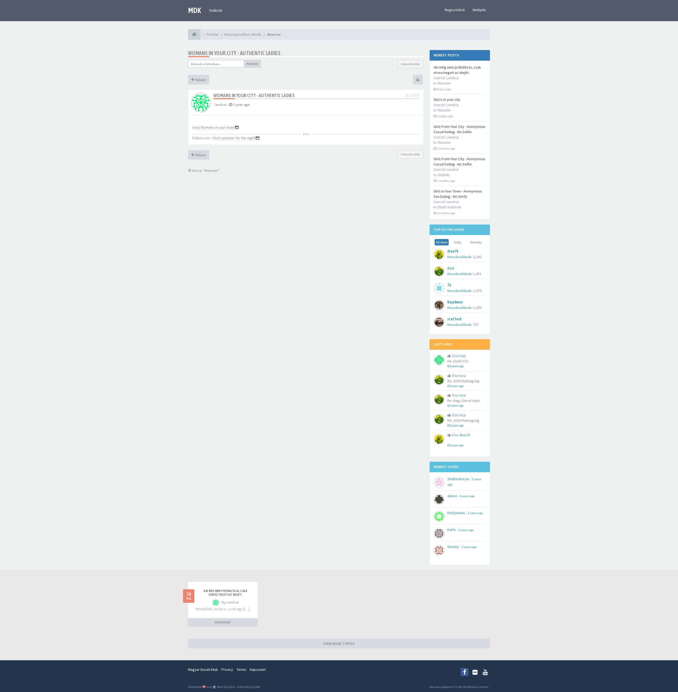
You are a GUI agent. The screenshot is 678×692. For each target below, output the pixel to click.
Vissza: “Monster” (205, 170)
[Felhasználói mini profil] (201, 102)
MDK (194, 10)
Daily (457, 242)
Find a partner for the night (234, 138)
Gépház (444, 174)
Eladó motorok (449, 207)
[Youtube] (485, 672)
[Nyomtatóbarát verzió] (418, 79)
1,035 (477, 307)
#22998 (412, 95)
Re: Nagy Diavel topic (463, 400)
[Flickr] (475, 672)
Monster (444, 83)
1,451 (477, 273)
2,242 (477, 256)
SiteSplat (229, 687)
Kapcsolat (258, 669)
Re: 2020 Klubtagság (463, 381)
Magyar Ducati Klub (203, 669)
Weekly (476, 242)
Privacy (227, 669)
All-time (442, 242)
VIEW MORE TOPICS (339, 643)
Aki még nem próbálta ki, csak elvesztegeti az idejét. (225, 592)
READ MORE (223, 622)
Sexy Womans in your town (213, 127)
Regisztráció (455, 9)
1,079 (477, 290)
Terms (241, 669)
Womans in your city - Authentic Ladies (234, 53)
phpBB (256, 687)
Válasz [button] (200, 79)
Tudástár (216, 10)
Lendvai (220, 104)
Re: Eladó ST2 (458, 361)
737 (476, 324)
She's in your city (447, 99)
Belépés (479, 9)
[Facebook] (465, 672)
